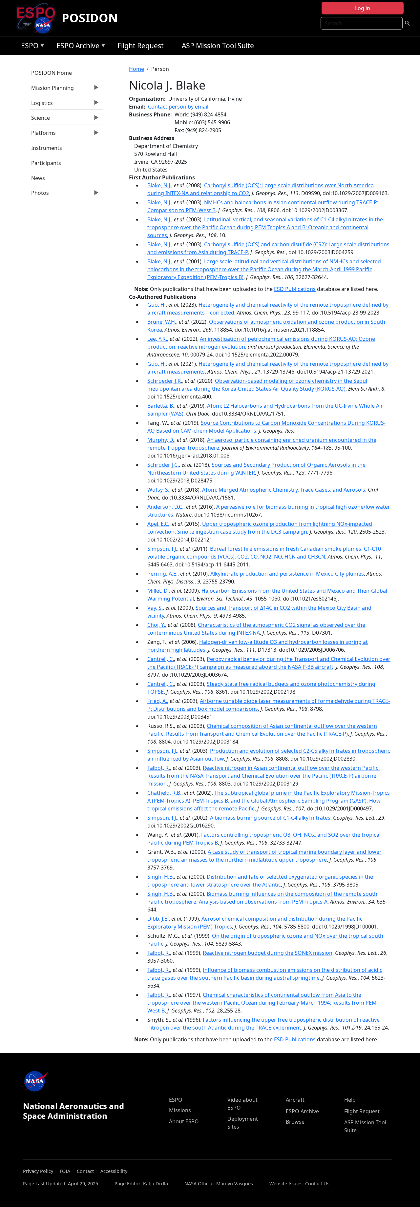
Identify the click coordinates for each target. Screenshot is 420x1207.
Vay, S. (155, 607)
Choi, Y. (156, 624)
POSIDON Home (51, 72)
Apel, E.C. (158, 523)
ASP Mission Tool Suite (218, 45)
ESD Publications (295, 289)
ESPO (28, 46)
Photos (39, 194)
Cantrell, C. (160, 659)
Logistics (41, 104)
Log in (362, 8)
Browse (295, 1121)
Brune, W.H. (161, 321)
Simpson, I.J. (162, 548)
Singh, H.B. (160, 876)
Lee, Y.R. (157, 338)
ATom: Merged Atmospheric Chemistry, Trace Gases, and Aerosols (283, 489)
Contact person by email (178, 106)
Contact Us (317, 1183)
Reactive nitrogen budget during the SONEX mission (267, 952)
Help (350, 1099)
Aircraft (295, 1099)
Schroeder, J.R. (164, 380)
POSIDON (90, 18)
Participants (46, 163)
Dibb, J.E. (158, 918)
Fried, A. (157, 701)
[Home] (38, 18)
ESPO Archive (76, 46)
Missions (180, 1110)
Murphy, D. (160, 439)
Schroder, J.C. (163, 464)
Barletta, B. (160, 405)
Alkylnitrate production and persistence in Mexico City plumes (287, 573)
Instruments (46, 148)
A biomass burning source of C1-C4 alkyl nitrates (270, 817)
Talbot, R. (158, 767)
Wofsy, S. (158, 489)
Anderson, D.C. (165, 506)
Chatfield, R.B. (164, 792)
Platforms (43, 134)
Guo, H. (156, 304)
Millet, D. (158, 590)
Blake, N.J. (159, 185)
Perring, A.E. (162, 573)
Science (40, 119)
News (38, 178)
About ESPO (184, 1121)
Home (136, 68)
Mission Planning (52, 89)
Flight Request (140, 45)
